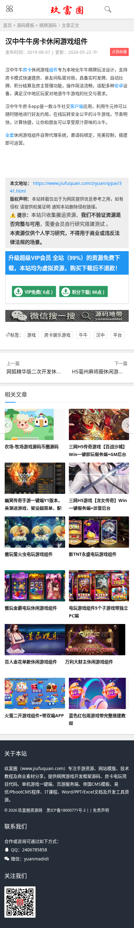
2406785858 (34, 850)
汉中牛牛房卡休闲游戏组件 (46, 41)
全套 (9, 135)
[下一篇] (128, 425)
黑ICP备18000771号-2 (66, 810)
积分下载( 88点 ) (88, 292)
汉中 (100, 335)
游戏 (31, 335)
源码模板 (25, 25)
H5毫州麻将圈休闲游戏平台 (102, 371)
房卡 (27, 70)
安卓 (118, 86)
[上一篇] (6, 425)
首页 (7, 25)
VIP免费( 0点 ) (39, 292)
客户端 (76, 106)
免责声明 (101, 810)
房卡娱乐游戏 (57, 335)
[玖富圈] (67, 15)
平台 (117, 335)
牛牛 (83, 335)
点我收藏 (119, 51)
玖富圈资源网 (30, 810)
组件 (53, 70)
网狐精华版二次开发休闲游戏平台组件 (49, 371)
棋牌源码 (48, 25)
